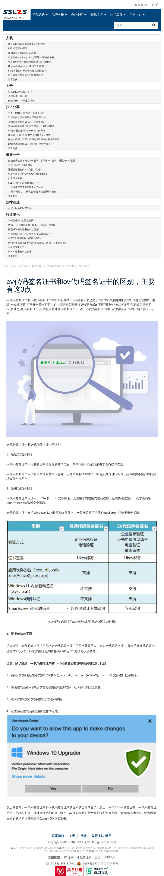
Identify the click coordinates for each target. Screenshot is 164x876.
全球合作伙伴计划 (17, 96)
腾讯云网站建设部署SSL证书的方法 (26, 44)
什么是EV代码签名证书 (20, 92)
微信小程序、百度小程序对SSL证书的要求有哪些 (33, 139)
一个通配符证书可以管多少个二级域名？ (29, 233)
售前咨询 (141, 5)
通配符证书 (78, 851)
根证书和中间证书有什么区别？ (24, 229)
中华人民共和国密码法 (20, 208)
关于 (72, 835)
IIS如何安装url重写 (18, 48)
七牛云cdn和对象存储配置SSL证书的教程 (29, 61)
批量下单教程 (15, 178)
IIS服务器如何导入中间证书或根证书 (27, 70)
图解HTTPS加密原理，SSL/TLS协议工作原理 (32, 225)
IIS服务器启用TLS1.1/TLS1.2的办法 (26, 130)
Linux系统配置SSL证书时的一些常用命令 (29, 144)
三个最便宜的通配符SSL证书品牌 (25, 187)
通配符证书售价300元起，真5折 (24, 169)
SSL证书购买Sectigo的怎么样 (23, 182)
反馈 (83, 835)
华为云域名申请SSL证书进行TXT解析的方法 (31, 126)
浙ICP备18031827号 (61, 863)
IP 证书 (69, 857)
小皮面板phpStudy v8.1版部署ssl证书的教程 (31, 57)
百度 (98, 857)
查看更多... (13, 79)
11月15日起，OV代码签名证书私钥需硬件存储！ (33, 191)
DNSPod (109, 857)
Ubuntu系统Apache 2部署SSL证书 (26, 66)
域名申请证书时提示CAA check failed (27, 174)
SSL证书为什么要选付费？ (22, 220)
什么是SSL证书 (16, 247)
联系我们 (58, 835)
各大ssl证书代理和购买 (20, 165)
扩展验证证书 (111, 851)
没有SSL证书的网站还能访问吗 (24, 238)
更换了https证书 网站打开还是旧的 (26, 113)
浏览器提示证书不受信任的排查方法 (27, 117)
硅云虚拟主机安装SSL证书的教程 (25, 75)
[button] (40, 14)
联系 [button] (155, 5)
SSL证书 (14, 847)
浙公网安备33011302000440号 (99, 863)
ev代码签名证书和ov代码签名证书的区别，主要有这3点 (37, 242)
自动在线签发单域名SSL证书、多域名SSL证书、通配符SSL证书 (41, 160)
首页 (5, 265)
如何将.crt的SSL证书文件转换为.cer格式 (29, 135)
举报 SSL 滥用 (101, 835)
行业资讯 (23, 265)
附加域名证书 (93, 851)
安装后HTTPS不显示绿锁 (21, 100)
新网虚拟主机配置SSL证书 (22, 53)
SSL (59, 847)
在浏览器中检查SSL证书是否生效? (26, 121)
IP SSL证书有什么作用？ (21, 251)
